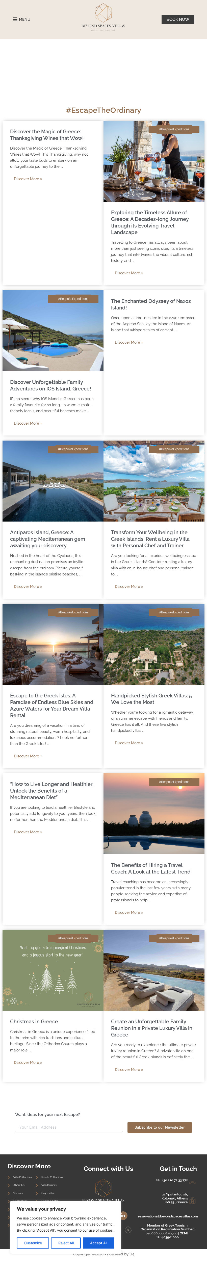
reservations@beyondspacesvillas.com (168, 1216)
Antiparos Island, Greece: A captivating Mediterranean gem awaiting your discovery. (47, 539)
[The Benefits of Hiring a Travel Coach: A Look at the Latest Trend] (154, 813)
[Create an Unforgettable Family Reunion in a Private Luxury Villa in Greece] (154, 970)
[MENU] (15, 19)
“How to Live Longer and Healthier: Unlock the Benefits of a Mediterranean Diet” (51, 790)
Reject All (66, 1243)
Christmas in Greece (34, 1022)
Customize (33, 1243)
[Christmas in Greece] (53, 970)
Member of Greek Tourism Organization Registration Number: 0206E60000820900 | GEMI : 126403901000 (167, 1231)
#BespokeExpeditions (174, 129)
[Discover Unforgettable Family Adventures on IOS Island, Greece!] (53, 330)
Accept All (98, 1243)
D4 (132, 1254)
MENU (24, 19)
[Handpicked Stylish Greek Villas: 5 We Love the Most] (154, 644)
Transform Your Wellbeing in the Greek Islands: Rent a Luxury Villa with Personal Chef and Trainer (150, 539)
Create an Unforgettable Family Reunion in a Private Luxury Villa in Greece (151, 1028)
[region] (65, 1227)
